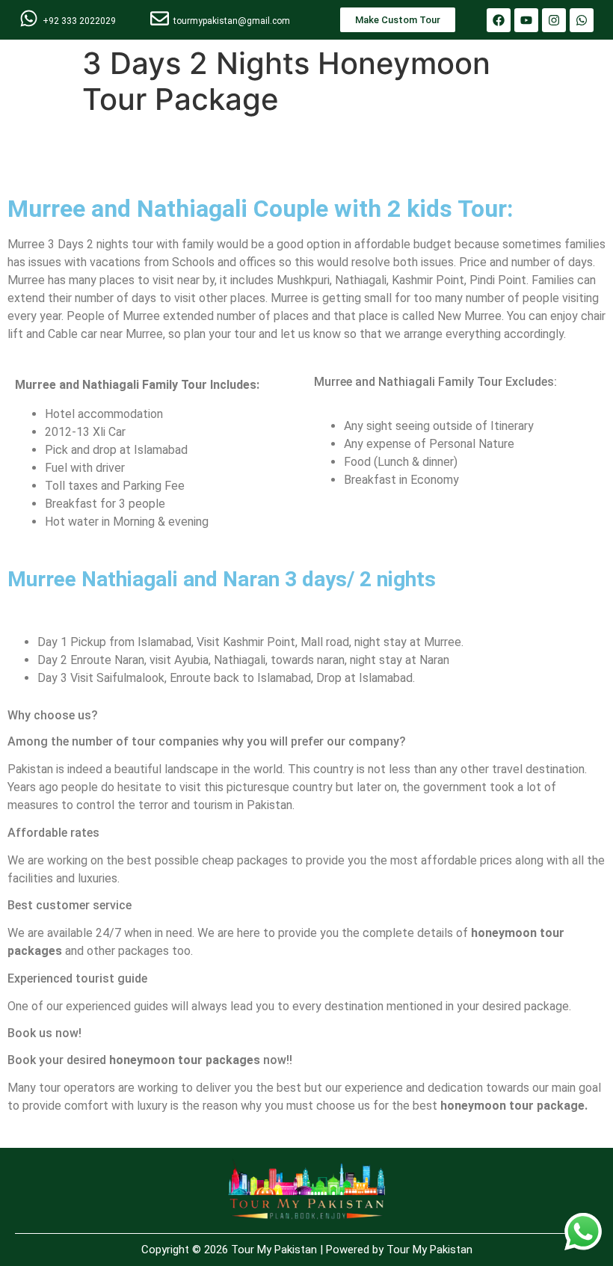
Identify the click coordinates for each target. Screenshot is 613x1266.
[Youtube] (526, 20)
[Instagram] (554, 20)
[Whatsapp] (582, 20)
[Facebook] (499, 20)
